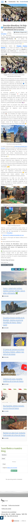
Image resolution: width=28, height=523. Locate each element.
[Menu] (2, 2)
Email (4, 464)
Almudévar (4, 34)
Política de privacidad (12, 467)
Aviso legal (4, 505)
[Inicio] (5, 2)
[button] (13, 269)
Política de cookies (6, 508)
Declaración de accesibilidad (9, 512)
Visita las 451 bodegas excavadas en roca (13, 235)
